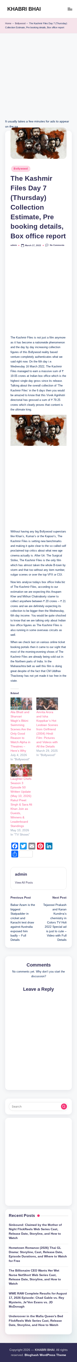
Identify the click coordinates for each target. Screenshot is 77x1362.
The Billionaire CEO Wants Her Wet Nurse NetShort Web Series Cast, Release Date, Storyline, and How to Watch (35, 1277)
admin (21, 874)
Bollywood (20, 23)
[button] (24, 882)
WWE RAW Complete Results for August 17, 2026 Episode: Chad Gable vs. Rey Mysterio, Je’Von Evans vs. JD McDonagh (38, 1300)
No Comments (57, 245)
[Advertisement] (38, 80)
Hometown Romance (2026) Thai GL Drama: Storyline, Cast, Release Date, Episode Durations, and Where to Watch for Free (38, 1254)
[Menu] (70, 9)
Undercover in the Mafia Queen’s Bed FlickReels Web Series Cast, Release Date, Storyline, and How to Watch (36, 1321)
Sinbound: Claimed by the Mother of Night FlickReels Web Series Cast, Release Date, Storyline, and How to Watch (35, 1231)
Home (8, 23)
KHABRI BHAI (24, 9)
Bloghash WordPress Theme (45, 1355)
